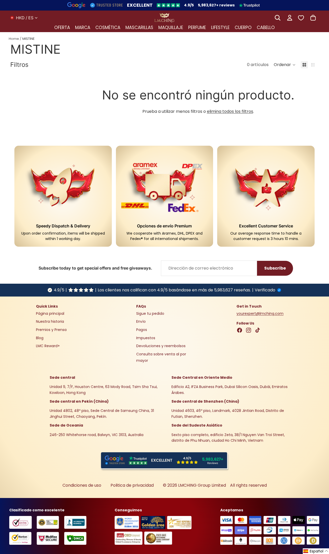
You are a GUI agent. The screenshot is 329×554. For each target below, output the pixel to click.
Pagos (141, 329)
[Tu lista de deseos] (301, 17)
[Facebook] (239, 330)
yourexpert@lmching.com (260, 313)
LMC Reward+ (48, 345)
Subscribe (275, 268)
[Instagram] (248, 330)
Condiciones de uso (81, 485)
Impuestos (145, 337)
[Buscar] (277, 17)
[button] (285, 64)
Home (14, 38)
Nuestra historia (50, 321)
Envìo (141, 321)
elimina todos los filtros (230, 111)
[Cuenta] (289, 17)
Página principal (50, 313)
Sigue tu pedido (150, 313)
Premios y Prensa (51, 329)
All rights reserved (248, 485)
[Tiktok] (257, 330)
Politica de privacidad (132, 485)
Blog (39, 337)
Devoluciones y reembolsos (161, 345)
